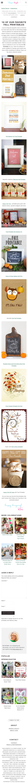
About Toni (14, 730)
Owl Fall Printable (16, 318)
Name (3, 600)
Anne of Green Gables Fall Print (14, 276)
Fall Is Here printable (16, 446)
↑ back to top (14, 720)
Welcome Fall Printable (19, 179)
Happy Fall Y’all (6, 203)
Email (3, 606)
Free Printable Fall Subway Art (14, 231)
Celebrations (13, 8)
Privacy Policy (14, 728)
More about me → (18, 649)
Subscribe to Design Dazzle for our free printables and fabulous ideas (12, 619)
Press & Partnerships (14, 744)
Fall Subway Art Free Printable (14, 136)
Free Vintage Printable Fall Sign (14, 406)
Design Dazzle (5, 8)
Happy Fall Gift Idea (8, 492)
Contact (14, 742)
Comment (4, 580)
